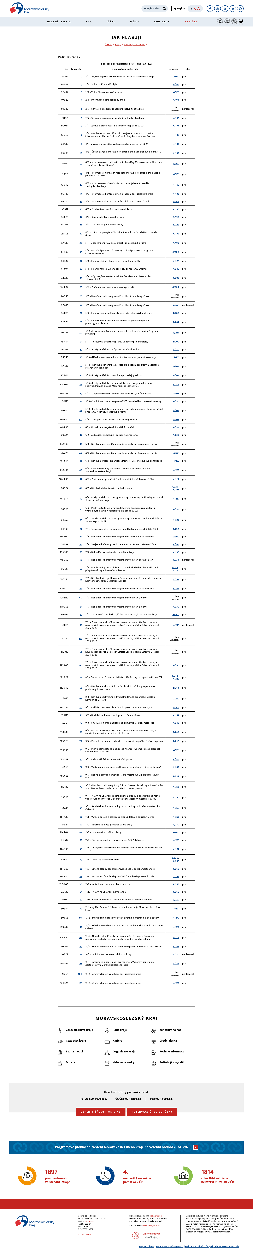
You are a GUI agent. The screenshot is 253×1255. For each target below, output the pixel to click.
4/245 (176, 698)
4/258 (176, 817)
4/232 (176, 544)
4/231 (176, 537)
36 (81, 385)
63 (81, 625)
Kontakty (162, 22)
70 (81, 707)
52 (81, 529)
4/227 (176, 499)
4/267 (176, 876)
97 (81, 947)
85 (81, 840)
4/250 (176, 741)
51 (81, 520)
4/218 (176, 420)
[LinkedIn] (232, 8)
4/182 (176, 84)
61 (81, 607)
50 (80, 509)
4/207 (176, 322)
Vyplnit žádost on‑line (101, 1112)
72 (81, 723)
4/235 (175, 568)
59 (81, 589)
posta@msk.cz (156, 1216)
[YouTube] (217, 8)
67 (81, 677)
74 (80, 741)
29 (81, 322)
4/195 (176, 209)
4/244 (175, 688)
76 (81, 759)
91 (81, 892)
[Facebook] (210, 8)
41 (81, 427)
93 (81, 909)
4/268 (176, 884)
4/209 (175, 342)
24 (81, 278)
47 (81, 479)
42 (81, 435)
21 (81, 252)
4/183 (176, 92)
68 (81, 688)
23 (81, 269)
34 (80, 366)
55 (81, 552)
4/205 (176, 305)
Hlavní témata (59, 22)
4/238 (176, 589)
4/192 (176, 185)
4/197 (176, 225)
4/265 (176, 861)
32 (81, 349)
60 (80, 598)
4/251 (176, 750)
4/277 (176, 963)
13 (81, 185)
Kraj (89, 22)
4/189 (176, 153)
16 (81, 209)
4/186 (176, 126)
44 (80, 453)
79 (81, 787)
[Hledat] (164, 8)
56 (81, 560)
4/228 (176, 509)
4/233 (176, 552)
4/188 (176, 144)
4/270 (176, 900)
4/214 (176, 385)
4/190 (176, 164)
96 (80, 938)
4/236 (176, 570)
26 (81, 296)
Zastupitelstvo (134, 44)
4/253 (176, 767)
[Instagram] (240, 8)
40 (80, 420)
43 (81, 444)
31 (81, 342)
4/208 (176, 333)
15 (81, 201)
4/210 (176, 349)
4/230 (176, 529)
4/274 (176, 938)
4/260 (175, 832)
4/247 (176, 715)
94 (80, 918)
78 (81, 776)
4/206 (175, 313)
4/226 (176, 490)
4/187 (176, 135)
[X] (225, 8)
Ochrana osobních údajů (198, 1247)
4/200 (175, 252)
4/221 (176, 453)
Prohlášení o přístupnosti (169, 1247)
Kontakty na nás (84, 1234)
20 (81, 243)
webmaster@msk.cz (151, 1225)
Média (135, 22)
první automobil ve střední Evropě (57, 1176)
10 (81, 153)
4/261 (176, 840)
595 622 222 (90, 1221)
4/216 (176, 401)
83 (81, 825)
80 (80, 797)
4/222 (176, 461)
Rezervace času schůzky (152, 1112)
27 (81, 305)
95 (81, 927)
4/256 (176, 797)
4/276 (176, 954)
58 (81, 579)
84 (80, 832)
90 (80, 884)
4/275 (176, 947)
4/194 (176, 201)
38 (81, 401)
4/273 (176, 927)
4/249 (176, 732)
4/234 (176, 560)
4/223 (176, 470)
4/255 (176, 787)
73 (81, 732)
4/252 (176, 759)
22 (81, 261)
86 (81, 849)
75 (81, 750)
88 (81, 869)
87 (81, 860)
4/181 (176, 77)
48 (80, 488)
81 (81, 808)
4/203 (176, 278)
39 (81, 410)
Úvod (108, 44)
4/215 (176, 394)
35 (81, 375)
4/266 (176, 869)
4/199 (176, 243)
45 (80, 461)
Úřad (111, 22)
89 (81, 876)
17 (81, 217)
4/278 (176, 983)
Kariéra (191, 22)
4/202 (176, 269)
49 (80, 499)
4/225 (175, 487)
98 (81, 954)
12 (81, 174)
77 (81, 767)
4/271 (176, 909)
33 (81, 357)
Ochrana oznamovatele (226, 1247)
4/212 (176, 366)
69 (80, 698)
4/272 (176, 918)
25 (81, 287)
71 (81, 715)
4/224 (176, 479)
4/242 (175, 676)
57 (81, 569)
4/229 (176, 520)
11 (81, 164)
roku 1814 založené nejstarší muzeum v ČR (217, 1176)
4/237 (176, 579)
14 (81, 194)
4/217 (176, 410)
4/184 (176, 100)
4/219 (176, 427)
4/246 (176, 707)
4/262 (176, 849)
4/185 (176, 118)
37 (81, 394)
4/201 (176, 261)
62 (81, 614)
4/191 (176, 174)
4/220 (176, 435)
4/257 (176, 808)
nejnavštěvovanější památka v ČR (137, 1176)
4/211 (176, 357)
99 (80, 963)
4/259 (176, 825)
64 (80, 639)
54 (80, 544)
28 (81, 313)
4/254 (176, 776)
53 (81, 537)
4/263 (174, 858)
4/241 (176, 625)
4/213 (176, 375)
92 (81, 900)
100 (80, 974)
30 (80, 333)
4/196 (176, 217)
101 (80, 983)
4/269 (176, 892)
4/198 (176, 234)
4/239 (176, 607)
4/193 (176, 194)
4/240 (175, 614)
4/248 (176, 723)
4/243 (176, 679)
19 (81, 234)
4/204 (175, 287)
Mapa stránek (146, 1247)
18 (81, 225)
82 (81, 817)
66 (80, 665)
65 (81, 652)
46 (80, 470)
